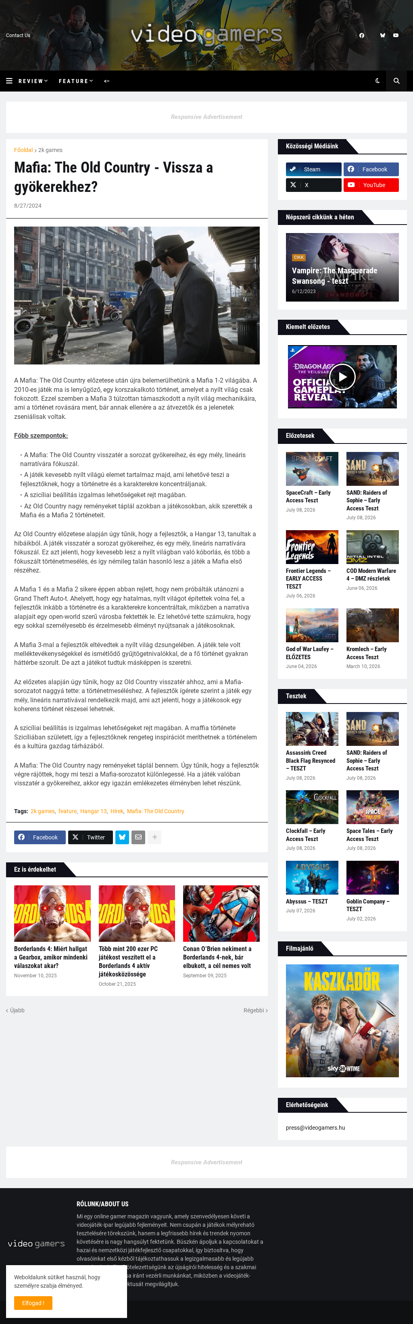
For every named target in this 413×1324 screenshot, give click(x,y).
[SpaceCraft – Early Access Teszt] (312, 469)
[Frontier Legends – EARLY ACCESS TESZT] (312, 547)
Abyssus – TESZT (307, 901)
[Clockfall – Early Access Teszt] (312, 807)
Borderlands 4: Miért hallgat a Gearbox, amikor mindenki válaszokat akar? (51, 957)
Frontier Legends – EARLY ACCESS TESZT (308, 578)
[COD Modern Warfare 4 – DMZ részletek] (372, 547)
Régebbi (254, 1010)
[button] (12, 81)
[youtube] (396, 35)
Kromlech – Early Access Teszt (366, 653)
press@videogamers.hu (315, 1127)
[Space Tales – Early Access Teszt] (372, 807)
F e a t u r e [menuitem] (73, 81)
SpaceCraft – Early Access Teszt (308, 496)
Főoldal (23, 150)
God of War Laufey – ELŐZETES (310, 653)
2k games (50, 150)
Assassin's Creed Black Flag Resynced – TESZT (310, 760)
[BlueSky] (122, 837)
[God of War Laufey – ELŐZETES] (312, 625)
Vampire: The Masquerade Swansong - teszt (335, 276)
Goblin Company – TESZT (368, 905)
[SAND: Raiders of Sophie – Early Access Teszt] (372, 469)
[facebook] (361, 35)
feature (67, 811)
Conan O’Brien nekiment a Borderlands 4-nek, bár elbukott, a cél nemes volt (217, 957)
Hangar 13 (93, 811)
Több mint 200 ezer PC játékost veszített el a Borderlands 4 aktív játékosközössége (128, 961)
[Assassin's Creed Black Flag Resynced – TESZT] (312, 729)
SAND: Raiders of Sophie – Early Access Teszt (366, 500)
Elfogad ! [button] (33, 1303)
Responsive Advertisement (206, 117)
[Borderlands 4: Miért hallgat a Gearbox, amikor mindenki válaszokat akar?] (52, 913)
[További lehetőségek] (154, 837)
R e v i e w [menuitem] (30, 81)
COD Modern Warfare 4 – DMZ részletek (371, 575)
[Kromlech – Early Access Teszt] (372, 625)
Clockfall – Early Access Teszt (305, 835)
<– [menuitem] (107, 81)
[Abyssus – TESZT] (312, 878)
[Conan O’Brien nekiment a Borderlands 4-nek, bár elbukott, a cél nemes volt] (221, 913)
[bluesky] (382, 35)
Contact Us (18, 35)
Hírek (117, 811)
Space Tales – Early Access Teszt (369, 835)
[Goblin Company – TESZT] (372, 878)
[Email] (138, 837)
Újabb (17, 1010)
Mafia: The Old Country (155, 811)
